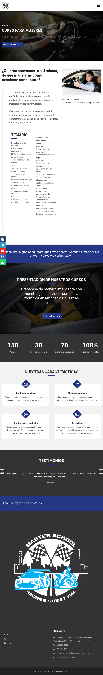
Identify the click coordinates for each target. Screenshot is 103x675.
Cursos (7, 639)
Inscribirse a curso (11, 44)
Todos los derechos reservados (55, 671)
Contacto (7, 643)
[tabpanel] (51, 477)
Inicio (5, 26)
